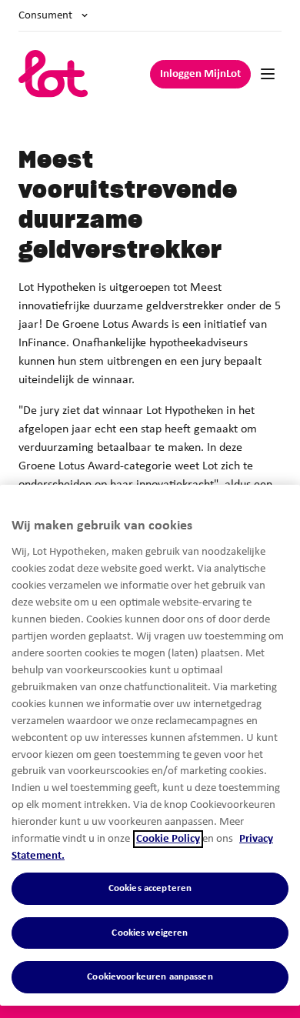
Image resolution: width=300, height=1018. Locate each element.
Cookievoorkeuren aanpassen (149, 977)
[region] (150, 745)
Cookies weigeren (150, 933)
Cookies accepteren (150, 888)
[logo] (53, 74)
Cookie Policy (168, 839)
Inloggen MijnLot (200, 74)
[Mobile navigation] (268, 74)
